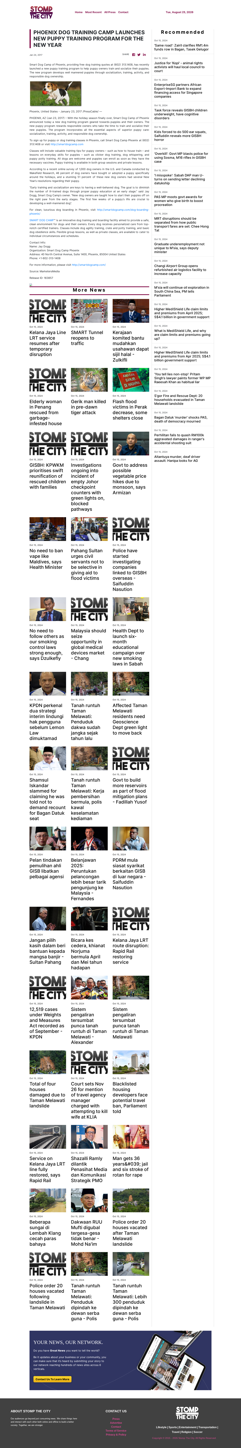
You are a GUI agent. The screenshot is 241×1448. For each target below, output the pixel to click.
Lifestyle (161, 1427)
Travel (175, 1432)
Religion (186, 1432)
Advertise (116, 1422)
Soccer (198, 1432)
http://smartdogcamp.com (67, 144)
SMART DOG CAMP (42, 220)
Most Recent (93, 12)
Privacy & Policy (116, 1434)
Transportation (207, 1427)
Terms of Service (116, 1430)
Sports (173, 1427)
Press (116, 1419)
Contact (123, 12)
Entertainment (187, 1427)
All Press (110, 12)
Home (79, 12)
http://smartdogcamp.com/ (89, 264)
